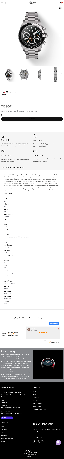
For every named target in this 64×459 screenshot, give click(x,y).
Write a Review (54, 323)
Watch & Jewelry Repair (7, 438)
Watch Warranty (37, 406)
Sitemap (3, 441)
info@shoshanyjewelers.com (12, 407)
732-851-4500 (9, 405)
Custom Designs (37, 403)
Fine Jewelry (4, 429)
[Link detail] (34, 441)
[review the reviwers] (58, 329)
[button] (60, 35)
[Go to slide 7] (45, 340)
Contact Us (4, 403)
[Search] (5, 3)
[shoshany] (32, 2)
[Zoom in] (60, 8)
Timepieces (4, 435)
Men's (2, 432)
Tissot (6, 106)
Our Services (36, 400)
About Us (35, 394)
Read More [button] (43, 337)
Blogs (34, 391)
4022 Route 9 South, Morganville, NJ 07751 (13, 413)
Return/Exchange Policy (39, 409)
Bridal (2, 426)
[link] (48, 364)
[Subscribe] (56, 437)
